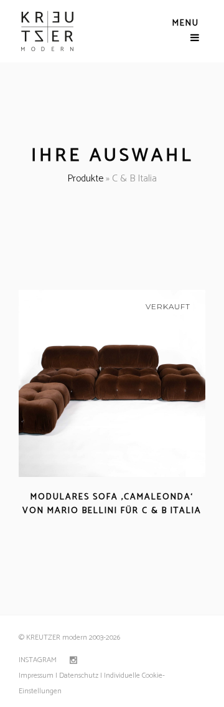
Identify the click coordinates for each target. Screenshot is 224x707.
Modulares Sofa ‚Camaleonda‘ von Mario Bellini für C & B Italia (112, 504)
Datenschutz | (80, 675)
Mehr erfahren (76, 526)
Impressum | (38, 675)
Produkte (85, 178)
